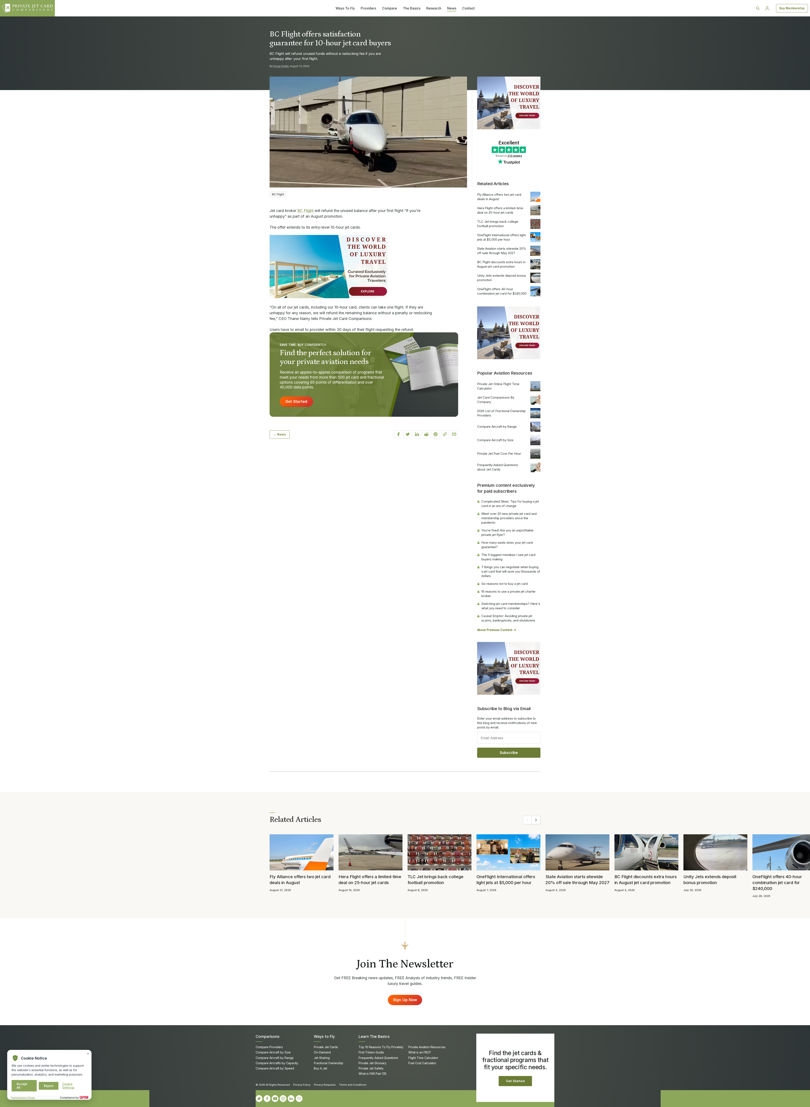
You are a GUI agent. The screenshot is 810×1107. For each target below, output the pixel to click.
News (451, 8)
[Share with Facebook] (398, 434)
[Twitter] (259, 1098)
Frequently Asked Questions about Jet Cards (497, 467)
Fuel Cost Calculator (422, 1063)
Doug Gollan (281, 66)
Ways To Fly (345, 8)
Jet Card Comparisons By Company (495, 399)
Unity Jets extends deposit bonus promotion (501, 278)
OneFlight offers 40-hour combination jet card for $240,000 (501, 291)
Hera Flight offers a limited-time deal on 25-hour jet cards (500, 210)
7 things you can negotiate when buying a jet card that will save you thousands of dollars (510, 571)
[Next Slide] (536, 820)
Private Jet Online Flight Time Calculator (498, 386)
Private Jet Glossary (372, 1063)
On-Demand (322, 1052)
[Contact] (299, 1098)
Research (433, 8)
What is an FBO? (419, 1052)
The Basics (411, 8)
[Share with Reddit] (426, 434)
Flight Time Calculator (423, 1058)
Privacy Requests (325, 1084)
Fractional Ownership (328, 1063)
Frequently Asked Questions (378, 1058)
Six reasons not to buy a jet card (504, 584)
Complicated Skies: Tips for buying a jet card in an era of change (510, 503)
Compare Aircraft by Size (495, 440)
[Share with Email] (454, 434)
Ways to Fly (324, 1036)
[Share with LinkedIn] (417, 434)
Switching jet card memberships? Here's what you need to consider (510, 606)
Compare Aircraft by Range (497, 427)
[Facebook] (267, 1098)
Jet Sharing (322, 1058)
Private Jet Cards (326, 1047)
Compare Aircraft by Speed (275, 1068)
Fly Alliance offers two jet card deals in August (499, 197)
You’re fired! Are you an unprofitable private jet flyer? (507, 532)
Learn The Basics (374, 1036)
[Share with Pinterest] (436, 434)
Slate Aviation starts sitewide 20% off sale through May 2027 (501, 251)
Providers (368, 8)
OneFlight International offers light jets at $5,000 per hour (501, 237)
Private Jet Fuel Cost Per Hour (499, 454)
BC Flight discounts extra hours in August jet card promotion (501, 264)
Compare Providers (269, 1047)
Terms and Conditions (352, 1084)
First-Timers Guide (371, 1052)
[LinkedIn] (291, 1098)
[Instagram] (283, 1098)
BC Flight (305, 210)
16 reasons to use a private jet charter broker (508, 593)
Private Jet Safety (371, 1068)
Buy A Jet (320, 1068)
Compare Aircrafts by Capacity (277, 1063)
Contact (468, 8)
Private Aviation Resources (427, 1047)
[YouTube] (275, 1098)
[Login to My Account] (767, 8)
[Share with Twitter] (408, 434)
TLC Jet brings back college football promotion (497, 224)
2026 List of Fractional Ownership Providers (501, 413)
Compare (389, 8)
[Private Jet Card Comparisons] (27, 8)
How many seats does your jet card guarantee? (507, 545)
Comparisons (267, 1036)
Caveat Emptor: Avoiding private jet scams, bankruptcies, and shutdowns (508, 618)
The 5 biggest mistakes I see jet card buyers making (508, 557)
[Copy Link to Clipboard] (445, 434)
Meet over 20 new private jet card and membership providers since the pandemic (509, 518)
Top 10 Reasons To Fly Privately (381, 1047)
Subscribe (509, 753)
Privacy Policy (301, 1084)
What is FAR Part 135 (372, 1073)
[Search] (757, 8)
